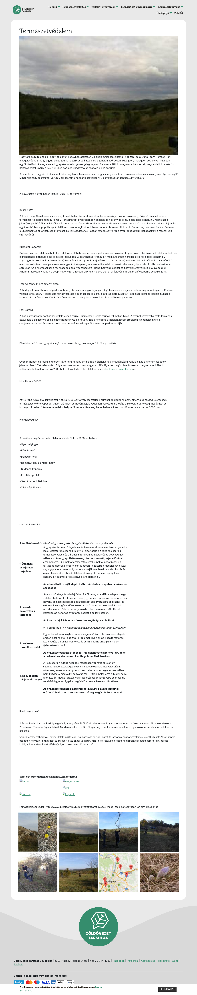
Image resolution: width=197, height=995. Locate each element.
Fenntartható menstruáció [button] (136, 6)
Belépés (18, 964)
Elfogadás (167, 989)
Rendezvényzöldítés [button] (74, 6)
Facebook (119, 960)
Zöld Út (178, 12)
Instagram (133, 960)
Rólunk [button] (52, 6)
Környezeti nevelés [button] (169, 6)
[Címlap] (24, 9)
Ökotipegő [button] (163, 12)
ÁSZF (175, 960)
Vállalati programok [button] (103, 6)
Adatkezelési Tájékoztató (155, 960)
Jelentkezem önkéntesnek (117, 369)
